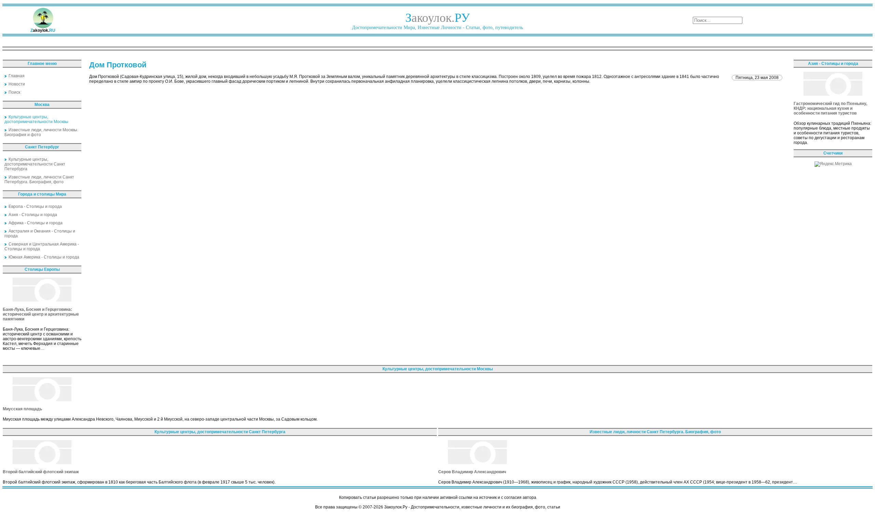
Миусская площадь (22, 409)
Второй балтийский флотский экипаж (41, 471)
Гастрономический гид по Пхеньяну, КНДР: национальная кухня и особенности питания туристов (830, 108)
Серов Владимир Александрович (472, 471)
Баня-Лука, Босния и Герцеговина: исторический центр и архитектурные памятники (41, 314)
